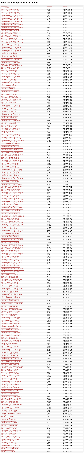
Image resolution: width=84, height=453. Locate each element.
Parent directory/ (5, 7)
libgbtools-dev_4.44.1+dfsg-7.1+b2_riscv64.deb (12, 230)
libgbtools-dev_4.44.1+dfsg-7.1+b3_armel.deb (12, 151)
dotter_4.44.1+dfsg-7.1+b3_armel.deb (10, 149)
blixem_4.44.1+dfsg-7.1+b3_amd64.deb (10, 189)
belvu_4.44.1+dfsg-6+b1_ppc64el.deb (10, 384)
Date (64, 6)
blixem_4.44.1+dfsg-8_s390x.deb (9, 125)
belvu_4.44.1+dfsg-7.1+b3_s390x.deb (10, 164)
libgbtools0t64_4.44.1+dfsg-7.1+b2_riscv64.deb (12, 231)
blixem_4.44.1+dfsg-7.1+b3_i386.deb (10, 181)
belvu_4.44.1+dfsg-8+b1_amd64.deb (9, 64)
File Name (3, 6)
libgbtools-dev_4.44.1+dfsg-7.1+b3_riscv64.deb (12, 146)
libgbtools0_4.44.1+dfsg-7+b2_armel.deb (10, 280)
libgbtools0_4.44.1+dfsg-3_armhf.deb (10, 439)
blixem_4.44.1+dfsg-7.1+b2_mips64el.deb (11, 210)
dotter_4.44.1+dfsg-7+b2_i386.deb (9, 315)
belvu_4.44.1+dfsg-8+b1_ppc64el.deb (10, 26)
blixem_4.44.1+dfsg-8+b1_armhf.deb (9, 51)
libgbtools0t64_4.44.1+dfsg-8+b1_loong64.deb (12, 42)
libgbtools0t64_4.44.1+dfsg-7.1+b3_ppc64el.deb (12, 201)
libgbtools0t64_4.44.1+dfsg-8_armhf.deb (10, 106)
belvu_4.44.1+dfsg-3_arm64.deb (8, 440)
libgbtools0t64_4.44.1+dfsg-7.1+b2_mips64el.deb (12, 216)
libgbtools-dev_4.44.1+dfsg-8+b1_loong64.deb (12, 39)
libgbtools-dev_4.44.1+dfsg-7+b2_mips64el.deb (12, 302)
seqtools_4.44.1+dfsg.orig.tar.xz (8, 451)
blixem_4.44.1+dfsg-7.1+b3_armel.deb (10, 152)
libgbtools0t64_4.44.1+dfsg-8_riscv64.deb (11, 84)
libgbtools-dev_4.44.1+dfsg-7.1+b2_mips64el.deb (12, 215)
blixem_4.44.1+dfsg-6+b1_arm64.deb (10, 407)
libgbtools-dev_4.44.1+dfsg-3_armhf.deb (10, 437)
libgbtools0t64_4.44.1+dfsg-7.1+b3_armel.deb (12, 154)
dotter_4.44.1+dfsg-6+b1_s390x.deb (9, 353)
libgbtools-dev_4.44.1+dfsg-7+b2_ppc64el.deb (12, 325)
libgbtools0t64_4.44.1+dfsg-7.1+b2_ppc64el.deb (12, 270)
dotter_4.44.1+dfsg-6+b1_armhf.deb (9, 379)
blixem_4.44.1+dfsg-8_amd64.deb (9, 94)
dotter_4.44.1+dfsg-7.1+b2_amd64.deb (10, 251)
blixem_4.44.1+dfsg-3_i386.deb (8, 421)
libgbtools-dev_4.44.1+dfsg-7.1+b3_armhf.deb (12, 160)
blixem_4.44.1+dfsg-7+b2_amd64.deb (10, 329)
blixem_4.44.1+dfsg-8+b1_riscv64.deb (10, 10)
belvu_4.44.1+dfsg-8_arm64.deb (8, 108)
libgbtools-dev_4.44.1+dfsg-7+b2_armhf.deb (11, 309)
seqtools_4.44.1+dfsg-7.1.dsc (8, 273)
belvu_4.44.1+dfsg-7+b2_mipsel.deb (9, 291)
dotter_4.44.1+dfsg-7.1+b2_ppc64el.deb (10, 267)
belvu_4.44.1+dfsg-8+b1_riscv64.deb (10, 9)
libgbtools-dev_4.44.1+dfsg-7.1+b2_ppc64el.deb (12, 268)
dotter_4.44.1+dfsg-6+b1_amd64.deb (9, 395)
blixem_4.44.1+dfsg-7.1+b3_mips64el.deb (11, 135)
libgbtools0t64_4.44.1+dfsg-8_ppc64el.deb (11, 122)
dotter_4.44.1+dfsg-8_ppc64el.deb (9, 119)
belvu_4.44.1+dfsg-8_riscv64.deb (9, 79)
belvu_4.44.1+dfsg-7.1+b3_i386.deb (9, 180)
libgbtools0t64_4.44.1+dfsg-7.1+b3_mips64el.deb (12, 140)
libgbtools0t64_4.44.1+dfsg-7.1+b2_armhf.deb (12, 239)
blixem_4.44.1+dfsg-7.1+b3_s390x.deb (10, 166)
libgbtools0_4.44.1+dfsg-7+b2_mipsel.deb (11, 296)
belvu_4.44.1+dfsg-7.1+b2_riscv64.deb (10, 227)
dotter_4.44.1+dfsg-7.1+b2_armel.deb (10, 244)
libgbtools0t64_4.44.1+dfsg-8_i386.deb (10, 91)
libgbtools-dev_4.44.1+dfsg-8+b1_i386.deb (11, 32)
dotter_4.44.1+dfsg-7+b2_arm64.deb (9, 338)
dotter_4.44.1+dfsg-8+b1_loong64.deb (10, 45)
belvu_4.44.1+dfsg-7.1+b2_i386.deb (9, 257)
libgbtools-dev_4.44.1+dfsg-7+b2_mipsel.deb (11, 294)
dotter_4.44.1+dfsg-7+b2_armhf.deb (9, 308)
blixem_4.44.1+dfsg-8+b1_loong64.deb (10, 44)
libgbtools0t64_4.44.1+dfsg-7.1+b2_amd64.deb (12, 254)
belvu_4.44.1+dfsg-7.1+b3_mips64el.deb (10, 134)
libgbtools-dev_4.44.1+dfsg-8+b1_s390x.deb (11, 18)
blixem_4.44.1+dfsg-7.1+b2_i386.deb (10, 256)
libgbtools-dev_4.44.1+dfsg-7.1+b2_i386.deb (11, 260)
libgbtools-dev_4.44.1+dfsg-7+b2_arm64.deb (11, 340)
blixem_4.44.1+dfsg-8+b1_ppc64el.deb (10, 29)
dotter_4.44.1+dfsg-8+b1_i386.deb (9, 38)
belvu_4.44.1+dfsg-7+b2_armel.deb (9, 276)
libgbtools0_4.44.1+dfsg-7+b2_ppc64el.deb (11, 326)
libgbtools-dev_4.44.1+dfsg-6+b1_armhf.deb (11, 381)
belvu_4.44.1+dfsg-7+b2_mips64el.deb (10, 299)
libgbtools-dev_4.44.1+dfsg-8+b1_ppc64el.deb (12, 24)
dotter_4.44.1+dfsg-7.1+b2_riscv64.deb (10, 228)
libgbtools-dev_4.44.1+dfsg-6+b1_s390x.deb (11, 358)
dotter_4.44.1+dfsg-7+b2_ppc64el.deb (10, 323)
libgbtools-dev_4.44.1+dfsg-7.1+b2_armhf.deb (12, 238)
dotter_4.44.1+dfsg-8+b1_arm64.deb (9, 61)
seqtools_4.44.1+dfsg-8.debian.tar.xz (9, 132)
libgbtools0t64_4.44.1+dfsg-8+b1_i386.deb (11, 35)
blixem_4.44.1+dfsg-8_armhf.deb (9, 100)
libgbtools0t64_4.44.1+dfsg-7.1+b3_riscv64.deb (12, 148)
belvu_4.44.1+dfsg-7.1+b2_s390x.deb (10, 204)
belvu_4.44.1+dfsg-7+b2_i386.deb (9, 314)
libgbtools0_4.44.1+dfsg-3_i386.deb (9, 424)
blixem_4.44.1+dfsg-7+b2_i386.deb (9, 312)
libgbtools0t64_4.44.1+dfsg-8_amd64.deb (11, 99)
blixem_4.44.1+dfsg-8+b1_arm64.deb (10, 59)
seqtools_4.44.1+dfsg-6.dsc (7, 416)
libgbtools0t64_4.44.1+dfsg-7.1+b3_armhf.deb (12, 161)
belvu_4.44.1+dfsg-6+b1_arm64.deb (9, 408)
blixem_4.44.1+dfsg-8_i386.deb (8, 85)
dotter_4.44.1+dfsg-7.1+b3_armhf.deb (10, 158)
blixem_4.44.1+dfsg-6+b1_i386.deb (9, 369)
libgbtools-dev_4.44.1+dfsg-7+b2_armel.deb (11, 279)
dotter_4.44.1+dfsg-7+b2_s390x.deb (9, 285)
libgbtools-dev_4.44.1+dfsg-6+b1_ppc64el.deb (12, 389)
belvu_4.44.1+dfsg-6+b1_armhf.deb (9, 378)
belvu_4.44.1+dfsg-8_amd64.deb (9, 93)
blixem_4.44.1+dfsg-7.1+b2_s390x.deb (10, 203)
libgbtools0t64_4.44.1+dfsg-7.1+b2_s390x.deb (12, 209)
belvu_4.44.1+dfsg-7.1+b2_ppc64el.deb (10, 265)
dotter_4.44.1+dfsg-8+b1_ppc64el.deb (10, 30)
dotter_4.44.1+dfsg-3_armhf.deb (8, 434)
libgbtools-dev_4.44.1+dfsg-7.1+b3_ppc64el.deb (12, 199)
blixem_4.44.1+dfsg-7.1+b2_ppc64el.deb (10, 263)
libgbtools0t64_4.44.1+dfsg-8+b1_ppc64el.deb (12, 27)
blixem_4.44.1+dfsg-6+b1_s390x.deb (10, 357)
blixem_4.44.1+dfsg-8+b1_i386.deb (9, 36)
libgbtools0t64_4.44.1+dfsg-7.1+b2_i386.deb (11, 262)
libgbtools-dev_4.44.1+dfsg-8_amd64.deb (11, 97)
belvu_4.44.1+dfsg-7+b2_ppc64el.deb (10, 321)
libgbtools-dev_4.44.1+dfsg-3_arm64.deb (10, 445)
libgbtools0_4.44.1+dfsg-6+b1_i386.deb (10, 375)
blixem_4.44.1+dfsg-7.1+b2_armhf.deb (10, 233)
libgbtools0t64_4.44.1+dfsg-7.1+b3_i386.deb (11, 186)
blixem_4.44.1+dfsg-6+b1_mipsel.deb (10, 346)
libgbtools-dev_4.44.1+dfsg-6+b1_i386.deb (11, 373)
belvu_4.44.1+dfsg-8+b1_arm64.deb (9, 56)
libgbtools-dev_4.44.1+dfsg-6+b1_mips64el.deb (12, 366)
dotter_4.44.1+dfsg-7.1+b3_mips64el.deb (10, 137)
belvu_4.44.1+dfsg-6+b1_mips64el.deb (10, 363)
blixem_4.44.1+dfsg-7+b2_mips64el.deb (10, 297)
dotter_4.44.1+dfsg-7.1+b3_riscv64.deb (10, 145)
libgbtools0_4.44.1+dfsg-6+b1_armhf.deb (10, 382)
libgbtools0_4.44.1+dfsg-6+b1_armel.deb (10, 405)
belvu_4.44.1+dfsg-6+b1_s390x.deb (9, 355)
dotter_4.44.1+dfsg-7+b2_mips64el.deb (10, 300)
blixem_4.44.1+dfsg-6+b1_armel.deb (9, 399)
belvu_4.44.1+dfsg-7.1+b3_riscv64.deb (10, 141)
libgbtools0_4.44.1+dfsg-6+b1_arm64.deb (11, 413)
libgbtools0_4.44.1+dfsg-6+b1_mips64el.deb (11, 367)
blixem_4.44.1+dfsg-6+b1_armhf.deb (9, 376)
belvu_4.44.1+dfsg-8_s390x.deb (8, 123)
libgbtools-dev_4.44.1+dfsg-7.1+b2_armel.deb (12, 245)
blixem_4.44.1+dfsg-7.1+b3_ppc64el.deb (10, 196)
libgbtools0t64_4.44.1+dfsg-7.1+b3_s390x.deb (12, 170)
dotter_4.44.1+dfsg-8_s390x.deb (8, 126)
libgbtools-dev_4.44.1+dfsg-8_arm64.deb (10, 113)
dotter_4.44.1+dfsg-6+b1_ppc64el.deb (10, 387)
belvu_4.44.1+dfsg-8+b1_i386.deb (9, 33)
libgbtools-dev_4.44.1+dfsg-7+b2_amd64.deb (11, 332)
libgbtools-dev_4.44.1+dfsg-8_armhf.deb (10, 105)
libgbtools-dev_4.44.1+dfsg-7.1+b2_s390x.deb (12, 207)
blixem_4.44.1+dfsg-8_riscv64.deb (9, 77)
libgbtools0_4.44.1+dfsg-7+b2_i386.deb (10, 318)
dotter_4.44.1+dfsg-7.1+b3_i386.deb (9, 183)
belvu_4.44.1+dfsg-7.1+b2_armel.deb (10, 242)
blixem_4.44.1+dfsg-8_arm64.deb (9, 109)
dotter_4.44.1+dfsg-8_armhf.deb (8, 103)
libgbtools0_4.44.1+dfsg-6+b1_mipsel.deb (11, 350)
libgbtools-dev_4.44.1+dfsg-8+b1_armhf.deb (11, 47)
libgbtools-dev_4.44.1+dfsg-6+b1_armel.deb (11, 404)
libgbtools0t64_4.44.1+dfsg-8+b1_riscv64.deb (12, 15)
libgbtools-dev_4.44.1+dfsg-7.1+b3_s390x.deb (12, 169)
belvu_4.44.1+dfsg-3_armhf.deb (8, 433)
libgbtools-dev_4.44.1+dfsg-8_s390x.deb (10, 128)
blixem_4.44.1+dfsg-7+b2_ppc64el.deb (10, 320)
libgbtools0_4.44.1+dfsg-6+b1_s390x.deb (11, 360)
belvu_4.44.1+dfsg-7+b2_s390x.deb (9, 283)
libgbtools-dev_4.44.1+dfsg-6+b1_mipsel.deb (11, 349)
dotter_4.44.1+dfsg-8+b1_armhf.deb (9, 53)
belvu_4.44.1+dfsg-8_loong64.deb (9, 70)
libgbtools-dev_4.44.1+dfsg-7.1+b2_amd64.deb (12, 253)
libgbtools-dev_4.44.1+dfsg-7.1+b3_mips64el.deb (12, 138)
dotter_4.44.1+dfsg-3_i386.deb (8, 419)
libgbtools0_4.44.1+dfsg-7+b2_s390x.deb (11, 286)
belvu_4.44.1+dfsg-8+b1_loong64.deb (10, 41)
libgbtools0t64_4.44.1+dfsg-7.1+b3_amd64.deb (12, 193)
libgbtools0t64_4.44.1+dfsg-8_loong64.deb (11, 76)
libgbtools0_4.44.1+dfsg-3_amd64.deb (10, 431)
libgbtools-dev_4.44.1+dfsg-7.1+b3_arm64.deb (12, 177)
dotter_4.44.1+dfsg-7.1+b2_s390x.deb (10, 206)
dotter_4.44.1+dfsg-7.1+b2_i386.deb (9, 259)
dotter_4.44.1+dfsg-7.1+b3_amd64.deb (10, 190)
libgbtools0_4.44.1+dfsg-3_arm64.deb (10, 447)
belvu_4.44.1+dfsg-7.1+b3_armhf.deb (10, 157)
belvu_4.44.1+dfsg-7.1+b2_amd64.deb (10, 250)
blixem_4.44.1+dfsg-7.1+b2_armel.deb (10, 241)
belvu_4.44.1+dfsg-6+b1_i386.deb (9, 370)
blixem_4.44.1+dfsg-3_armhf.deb (9, 436)
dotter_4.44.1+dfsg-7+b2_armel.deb (9, 277)
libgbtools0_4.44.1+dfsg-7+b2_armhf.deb (10, 311)
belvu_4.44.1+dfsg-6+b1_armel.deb (9, 401)
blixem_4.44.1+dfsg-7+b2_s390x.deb (10, 282)
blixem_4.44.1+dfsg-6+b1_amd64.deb (10, 392)
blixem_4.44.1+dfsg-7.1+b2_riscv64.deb (10, 225)
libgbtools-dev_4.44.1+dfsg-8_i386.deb (10, 90)
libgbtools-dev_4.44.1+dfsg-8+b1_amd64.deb (11, 62)
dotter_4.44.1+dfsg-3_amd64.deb (9, 427)
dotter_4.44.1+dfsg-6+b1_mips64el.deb (10, 364)
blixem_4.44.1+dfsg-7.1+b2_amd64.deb (10, 248)
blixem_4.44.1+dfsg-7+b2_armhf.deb (9, 305)
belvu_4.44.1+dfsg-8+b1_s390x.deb (9, 19)
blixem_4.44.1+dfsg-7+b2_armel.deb (9, 274)
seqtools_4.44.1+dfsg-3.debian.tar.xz (9, 448)
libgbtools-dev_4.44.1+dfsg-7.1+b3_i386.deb (11, 184)
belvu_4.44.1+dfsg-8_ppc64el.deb (9, 117)
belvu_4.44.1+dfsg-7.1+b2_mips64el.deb (10, 212)
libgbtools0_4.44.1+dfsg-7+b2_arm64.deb (11, 341)
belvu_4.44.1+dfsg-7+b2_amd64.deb (9, 328)
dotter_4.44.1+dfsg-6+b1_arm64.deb (9, 410)
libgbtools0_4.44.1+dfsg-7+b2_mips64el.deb (11, 303)
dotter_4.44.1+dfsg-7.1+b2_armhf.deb (10, 236)
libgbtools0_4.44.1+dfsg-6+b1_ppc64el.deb (11, 390)
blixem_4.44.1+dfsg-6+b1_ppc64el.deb (10, 386)
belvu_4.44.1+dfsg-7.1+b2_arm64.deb (10, 219)
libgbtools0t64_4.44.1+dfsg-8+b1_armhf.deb (11, 50)
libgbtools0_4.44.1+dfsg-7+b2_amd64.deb (11, 334)
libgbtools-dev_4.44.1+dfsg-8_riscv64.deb (11, 82)
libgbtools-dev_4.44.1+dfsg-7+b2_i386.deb (11, 317)
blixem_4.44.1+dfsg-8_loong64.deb (9, 71)
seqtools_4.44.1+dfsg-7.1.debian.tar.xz (10, 271)
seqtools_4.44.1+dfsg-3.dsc (7, 450)
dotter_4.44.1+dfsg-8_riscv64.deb (9, 80)
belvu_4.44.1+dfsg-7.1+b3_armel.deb (10, 155)
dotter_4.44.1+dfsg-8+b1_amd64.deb (9, 68)
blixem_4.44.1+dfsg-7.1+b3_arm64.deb (10, 174)
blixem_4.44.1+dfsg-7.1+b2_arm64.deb (10, 218)
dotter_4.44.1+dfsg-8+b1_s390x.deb (9, 16)
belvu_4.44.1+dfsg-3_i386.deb (8, 418)
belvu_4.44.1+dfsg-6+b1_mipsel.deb (9, 352)
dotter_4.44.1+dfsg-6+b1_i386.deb (9, 372)
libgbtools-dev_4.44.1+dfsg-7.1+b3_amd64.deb (12, 192)
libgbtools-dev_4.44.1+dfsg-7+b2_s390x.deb (11, 288)
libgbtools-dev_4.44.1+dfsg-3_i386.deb (10, 422)
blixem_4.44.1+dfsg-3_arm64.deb (9, 443)
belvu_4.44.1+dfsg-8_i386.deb (8, 87)
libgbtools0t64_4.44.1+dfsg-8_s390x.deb (10, 129)
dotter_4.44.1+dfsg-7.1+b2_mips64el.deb (10, 213)
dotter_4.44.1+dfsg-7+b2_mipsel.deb (9, 292)
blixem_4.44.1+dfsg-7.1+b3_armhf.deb (10, 163)
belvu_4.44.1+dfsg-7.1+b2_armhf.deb (10, 235)
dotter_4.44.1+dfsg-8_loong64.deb (9, 73)
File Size (49, 6)
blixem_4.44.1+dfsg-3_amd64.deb (9, 428)
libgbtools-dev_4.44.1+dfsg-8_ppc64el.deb (11, 120)
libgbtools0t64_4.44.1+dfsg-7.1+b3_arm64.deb (12, 178)
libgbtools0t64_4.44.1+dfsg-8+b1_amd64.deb (11, 65)
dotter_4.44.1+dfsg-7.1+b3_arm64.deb (10, 175)
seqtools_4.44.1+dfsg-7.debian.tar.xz (9, 343)
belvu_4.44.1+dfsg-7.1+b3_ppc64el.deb (10, 195)
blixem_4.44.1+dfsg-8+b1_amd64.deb (10, 67)
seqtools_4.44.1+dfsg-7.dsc (7, 344)
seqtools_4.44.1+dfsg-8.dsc (7, 131)
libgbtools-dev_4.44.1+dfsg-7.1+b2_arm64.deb (12, 222)
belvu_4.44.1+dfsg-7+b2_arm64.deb (9, 337)
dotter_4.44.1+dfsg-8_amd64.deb (9, 96)
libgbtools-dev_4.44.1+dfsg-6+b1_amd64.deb (11, 396)
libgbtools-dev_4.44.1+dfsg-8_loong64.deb (11, 74)
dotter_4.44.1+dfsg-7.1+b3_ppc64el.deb (10, 198)
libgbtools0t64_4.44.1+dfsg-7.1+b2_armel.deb (12, 247)
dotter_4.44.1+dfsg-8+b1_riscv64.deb (10, 12)
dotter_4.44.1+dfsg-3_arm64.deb (8, 442)
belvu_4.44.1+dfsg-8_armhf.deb (8, 102)
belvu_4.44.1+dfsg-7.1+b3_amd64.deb (10, 187)
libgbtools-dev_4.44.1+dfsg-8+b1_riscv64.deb (12, 13)
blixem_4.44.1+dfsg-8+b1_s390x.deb (10, 23)
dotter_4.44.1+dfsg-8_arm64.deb (8, 111)
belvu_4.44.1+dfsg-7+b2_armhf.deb (9, 306)
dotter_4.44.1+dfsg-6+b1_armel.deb (9, 402)
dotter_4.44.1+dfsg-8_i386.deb (8, 88)
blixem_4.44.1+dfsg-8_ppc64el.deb (9, 116)
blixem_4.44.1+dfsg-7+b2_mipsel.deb (10, 289)
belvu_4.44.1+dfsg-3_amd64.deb (9, 425)
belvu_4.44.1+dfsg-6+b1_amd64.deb (9, 393)
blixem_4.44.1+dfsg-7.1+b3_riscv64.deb (10, 143)
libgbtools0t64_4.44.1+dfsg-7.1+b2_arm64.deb (12, 224)
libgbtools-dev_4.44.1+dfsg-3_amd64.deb (11, 430)
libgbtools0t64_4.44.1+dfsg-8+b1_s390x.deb (11, 21)
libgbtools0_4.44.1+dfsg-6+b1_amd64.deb (11, 398)
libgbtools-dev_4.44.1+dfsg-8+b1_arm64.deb (11, 55)
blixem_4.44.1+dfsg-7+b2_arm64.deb (10, 335)
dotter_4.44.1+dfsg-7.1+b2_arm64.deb (10, 221)
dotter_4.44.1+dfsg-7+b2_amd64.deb (9, 331)
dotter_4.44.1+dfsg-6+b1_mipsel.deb (9, 347)
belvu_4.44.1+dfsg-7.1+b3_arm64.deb (10, 172)
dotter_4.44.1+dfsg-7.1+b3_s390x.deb (10, 167)
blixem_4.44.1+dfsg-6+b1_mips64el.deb (10, 361)
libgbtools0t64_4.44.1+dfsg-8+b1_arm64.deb (11, 58)
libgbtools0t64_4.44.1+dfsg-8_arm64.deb (10, 114)
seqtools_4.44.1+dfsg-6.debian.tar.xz (9, 415)
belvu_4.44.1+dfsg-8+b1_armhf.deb (9, 48)
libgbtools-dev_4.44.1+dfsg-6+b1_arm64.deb (11, 411)
